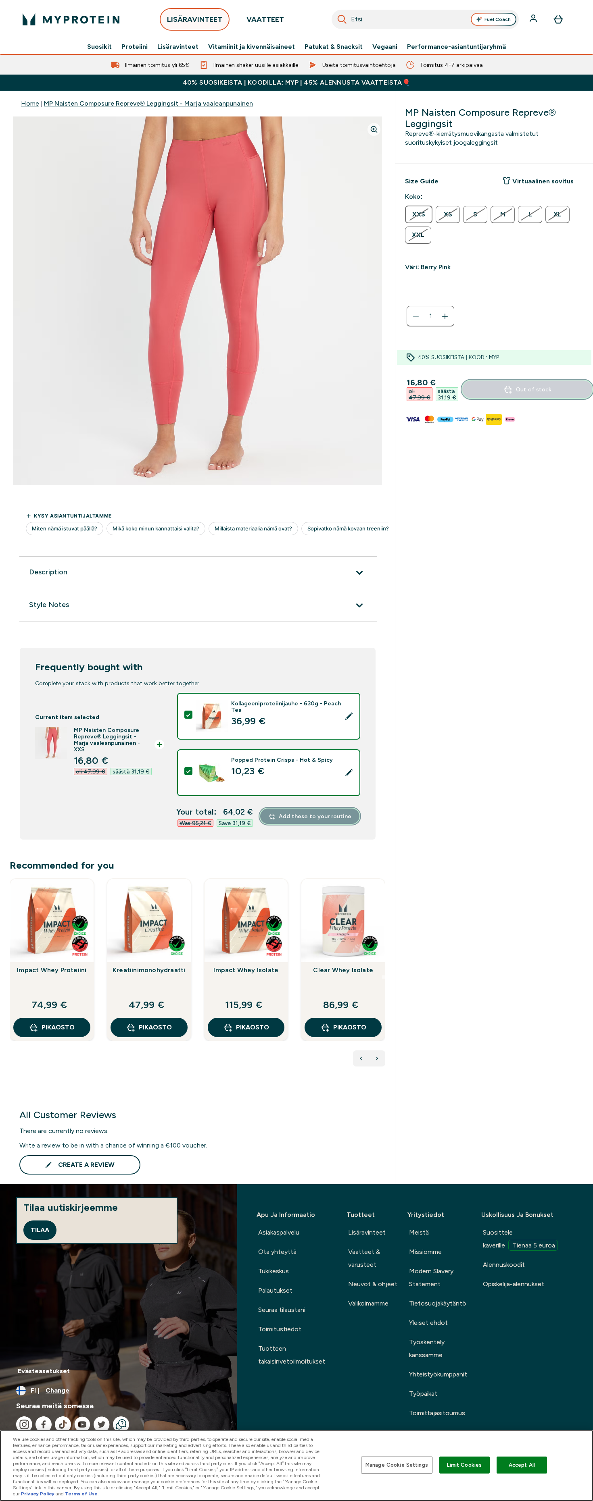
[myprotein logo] (71, 19)
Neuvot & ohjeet (372, 1284)
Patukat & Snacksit (334, 47)
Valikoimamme (368, 1303)
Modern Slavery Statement (431, 1277)
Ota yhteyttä (277, 1251)
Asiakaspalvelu (278, 1232)
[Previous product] (361, 1058)
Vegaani (384, 47)
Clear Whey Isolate (343, 970)
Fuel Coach (497, 19)
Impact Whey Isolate (245, 970)
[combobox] (425, 19)
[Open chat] (121, 1424)
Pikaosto (58, 1027)
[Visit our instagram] (24, 1424)
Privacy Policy (37, 1494)
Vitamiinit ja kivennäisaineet (251, 47)
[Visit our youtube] (82, 1424)
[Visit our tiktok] (63, 1424)
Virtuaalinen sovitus (543, 181)
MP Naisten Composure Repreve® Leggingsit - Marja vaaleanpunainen (148, 103)
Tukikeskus (273, 1271)
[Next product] (377, 1058)
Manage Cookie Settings (396, 1465)
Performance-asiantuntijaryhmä (456, 47)
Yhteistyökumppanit (438, 1374)
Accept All (522, 1465)
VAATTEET (265, 19)
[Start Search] (342, 19)
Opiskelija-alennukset (513, 1284)
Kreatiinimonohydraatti (149, 970)
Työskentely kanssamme (427, 1348)
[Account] (534, 19)
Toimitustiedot (279, 1329)
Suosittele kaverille (519, 1239)
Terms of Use (81, 1494)
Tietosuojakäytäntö (437, 1303)
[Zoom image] (373, 129)
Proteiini (134, 47)
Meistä (419, 1232)
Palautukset (275, 1290)
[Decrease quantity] (416, 316)
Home (30, 103)
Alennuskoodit (504, 1264)
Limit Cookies (464, 1465)
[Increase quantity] (445, 316)
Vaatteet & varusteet (364, 1258)
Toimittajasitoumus (437, 1413)
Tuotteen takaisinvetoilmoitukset (291, 1355)
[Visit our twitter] (102, 1424)
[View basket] (558, 19)
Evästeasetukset (44, 1371)
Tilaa (40, 1230)
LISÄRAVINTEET (194, 19)
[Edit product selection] (349, 716)
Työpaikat (423, 1393)
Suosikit (99, 47)
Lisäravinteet (177, 47)
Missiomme (425, 1251)
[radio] (418, 214)
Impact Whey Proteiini (51, 970)
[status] (430, 316)
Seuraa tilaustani (281, 1309)
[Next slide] (383, 977)
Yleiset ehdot (428, 1322)
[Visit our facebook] (43, 1424)
